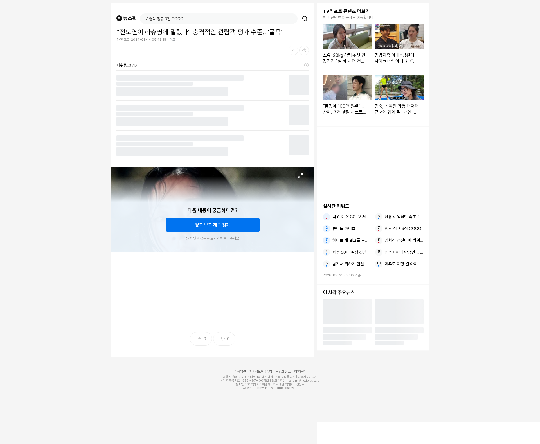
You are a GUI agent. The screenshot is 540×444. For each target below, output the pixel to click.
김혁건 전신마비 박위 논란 (404, 240)
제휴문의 (299, 371)
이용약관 (240, 371)
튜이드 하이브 (344, 228)
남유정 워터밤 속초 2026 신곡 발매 (404, 216)
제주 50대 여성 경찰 (349, 252)
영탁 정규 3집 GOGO (403, 228)
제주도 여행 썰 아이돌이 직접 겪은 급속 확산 (404, 264)
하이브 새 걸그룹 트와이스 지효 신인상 (351, 240)
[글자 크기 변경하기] (293, 50)
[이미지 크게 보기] (300, 175)
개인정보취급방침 (260, 371)
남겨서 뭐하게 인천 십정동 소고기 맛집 (351, 264)
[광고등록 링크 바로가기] (306, 65)
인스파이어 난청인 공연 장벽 (404, 252)
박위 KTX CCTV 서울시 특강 (351, 216)
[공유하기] (304, 50)
